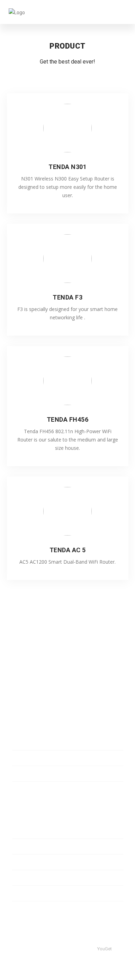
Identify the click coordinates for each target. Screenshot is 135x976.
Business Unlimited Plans (39, 773)
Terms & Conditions (33, 878)
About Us (22, 831)
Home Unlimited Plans (36, 758)
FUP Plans (23, 742)
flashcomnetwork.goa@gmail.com (64, 678)
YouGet (104, 948)
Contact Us (24, 893)
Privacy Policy (27, 846)
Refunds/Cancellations (37, 862)
